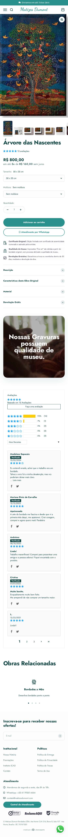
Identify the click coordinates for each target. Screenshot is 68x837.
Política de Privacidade (47, 760)
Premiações (8, 760)
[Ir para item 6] (60, 131)
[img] (34, 463)
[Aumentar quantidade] (21, 209)
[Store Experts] (34, 829)
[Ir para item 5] (50, 132)
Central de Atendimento (22, 804)
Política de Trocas (45, 765)
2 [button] (26, 641)
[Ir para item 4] (39, 132)
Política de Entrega (45, 754)
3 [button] (34, 641)
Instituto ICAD (9, 765)
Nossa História (9, 754)
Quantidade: (8, 203)
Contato (6, 770)
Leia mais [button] (17, 480)
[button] (10, 151)
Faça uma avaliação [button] (34, 406)
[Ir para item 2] (18, 131)
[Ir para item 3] (29, 132)
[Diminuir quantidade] (7, 209)
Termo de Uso (43, 770)
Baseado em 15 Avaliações (19, 402)
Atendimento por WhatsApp (35, 232)
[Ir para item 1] (8, 128)
